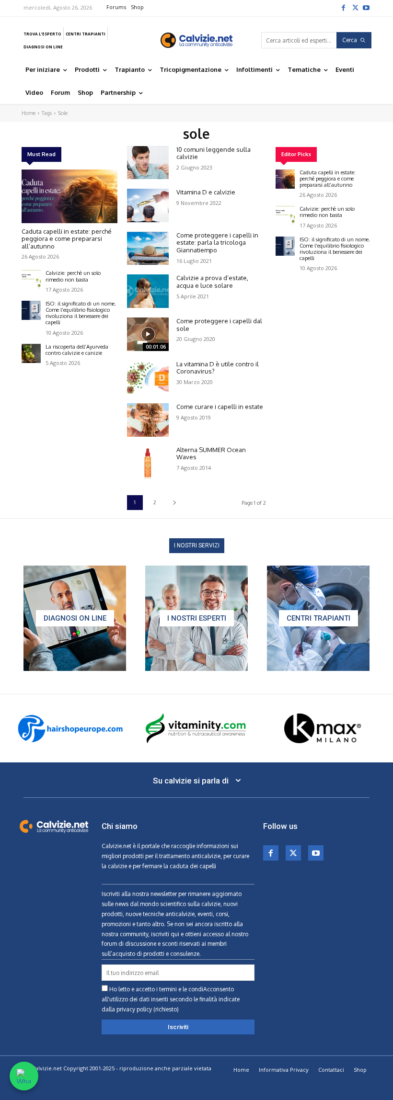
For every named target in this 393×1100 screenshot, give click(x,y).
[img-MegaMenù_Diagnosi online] (74, 618)
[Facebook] (343, 7)
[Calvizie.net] (196, 40)
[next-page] (174, 502)
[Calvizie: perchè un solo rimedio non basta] (31, 279)
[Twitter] (354, 7)
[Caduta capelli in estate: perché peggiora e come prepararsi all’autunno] (69, 196)
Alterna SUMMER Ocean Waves (211, 453)
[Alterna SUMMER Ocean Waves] (148, 463)
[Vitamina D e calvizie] (148, 205)
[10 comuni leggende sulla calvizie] (148, 163)
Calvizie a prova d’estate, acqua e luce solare (212, 281)
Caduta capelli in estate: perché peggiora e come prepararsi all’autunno (67, 238)
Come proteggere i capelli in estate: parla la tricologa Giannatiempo (217, 242)
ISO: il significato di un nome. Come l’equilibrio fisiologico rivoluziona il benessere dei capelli (81, 313)
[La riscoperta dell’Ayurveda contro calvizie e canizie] (31, 353)
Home (28, 113)
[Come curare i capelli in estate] (148, 420)
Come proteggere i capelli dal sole (219, 324)
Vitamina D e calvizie (205, 192)
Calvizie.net (116, 846)
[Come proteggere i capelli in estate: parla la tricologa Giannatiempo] (148, 248)
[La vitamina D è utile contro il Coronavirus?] (148, 377)
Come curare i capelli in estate (219, 406)
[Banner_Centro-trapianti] (318, 618)
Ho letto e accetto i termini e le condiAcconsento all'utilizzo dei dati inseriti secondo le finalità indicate (171, 999)
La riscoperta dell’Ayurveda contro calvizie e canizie (77, 349)
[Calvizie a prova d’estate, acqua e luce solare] (148, 291)
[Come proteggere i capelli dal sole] (148, 334)
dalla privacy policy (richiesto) (140, 1009)
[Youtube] (366, 7)
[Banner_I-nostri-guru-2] (196, 618)
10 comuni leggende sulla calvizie (213, 153)
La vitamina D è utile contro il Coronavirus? (217, 367)
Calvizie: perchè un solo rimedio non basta (73, 276)
